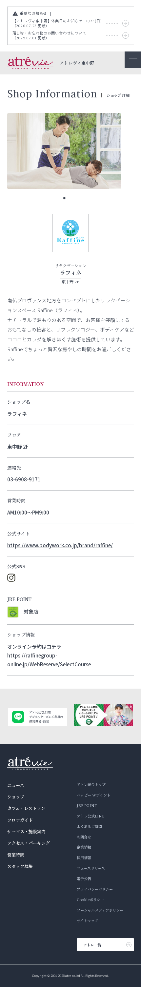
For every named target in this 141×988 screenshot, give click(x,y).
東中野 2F (18, 446)
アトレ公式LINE (90, 815)
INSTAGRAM (11, 578)
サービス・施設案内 (26, 831)
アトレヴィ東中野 (77, 63)
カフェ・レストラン (26, 808)
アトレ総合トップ (91, 784)
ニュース (15, 785)
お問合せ (84, 836)
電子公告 (84, 878)
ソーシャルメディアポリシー (100, 910)
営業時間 (15, 855)
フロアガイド (20, 820)
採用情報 (84, 857)
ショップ (15, 797)
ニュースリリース (91, 868)
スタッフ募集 (20, 866)
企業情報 (84, 847)
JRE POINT (87, 805)
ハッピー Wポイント (94, 794)
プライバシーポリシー (95, 889)
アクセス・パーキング (28, 843)
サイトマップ (87, 920)
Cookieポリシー (90, 899)
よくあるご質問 (89, 826)
